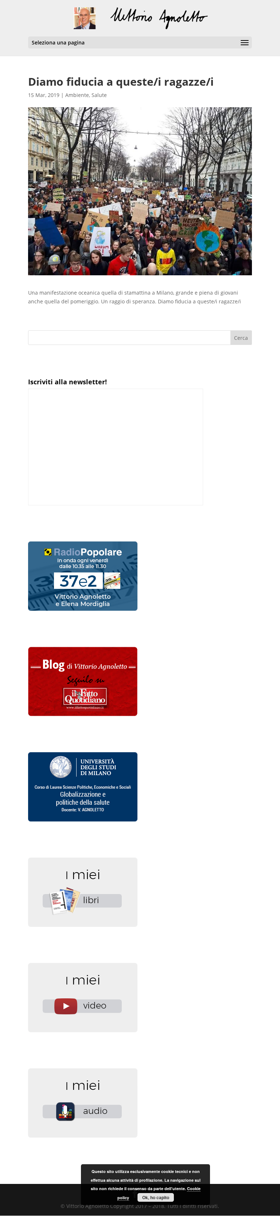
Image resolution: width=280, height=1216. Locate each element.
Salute (99, 95)
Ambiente (77, 95)
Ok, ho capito (155, 1197)
